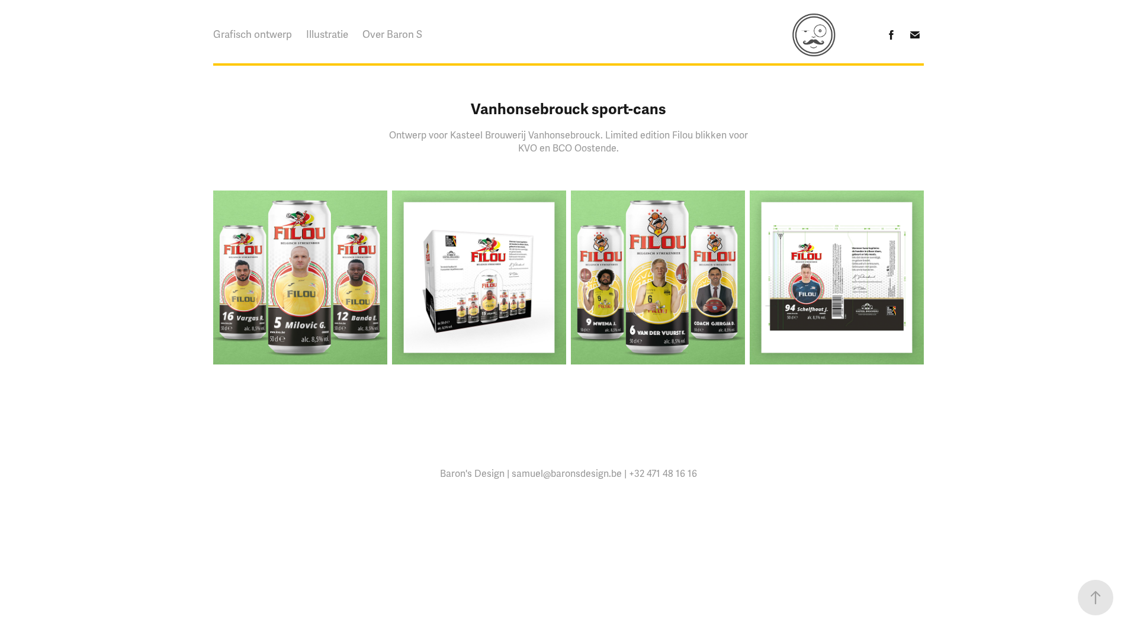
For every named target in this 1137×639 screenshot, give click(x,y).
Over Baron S (392, 34)
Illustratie (327, 34)
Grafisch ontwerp (252, 34)
